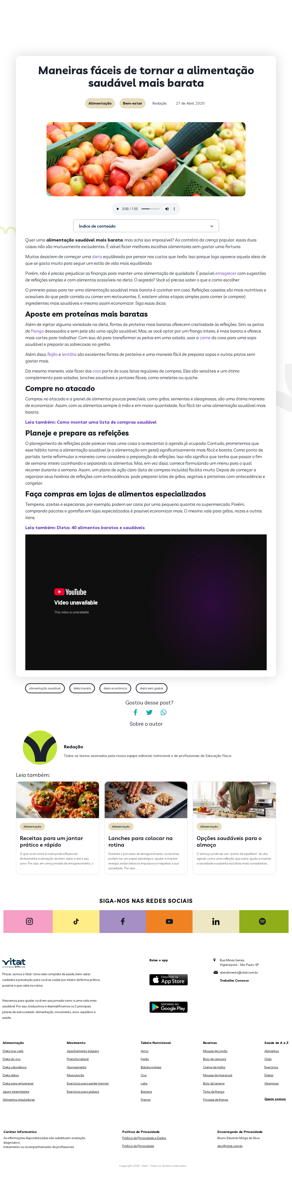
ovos (97, 371)
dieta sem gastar (151, 688)
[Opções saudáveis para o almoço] (234, 817)
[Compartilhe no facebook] (135, 712)
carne (205, 337)
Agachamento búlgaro (83, 1051)
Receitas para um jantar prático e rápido (51, 841)
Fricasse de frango (215, 1100)
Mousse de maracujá (217, 1075)
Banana (146, 1092)
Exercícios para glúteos (83, 1092)
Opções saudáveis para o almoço (229, 841)
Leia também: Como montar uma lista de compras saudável (90, 422)
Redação (159, 103)
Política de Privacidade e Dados (144, 1138)
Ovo (144, 1075)
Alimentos (271, 1051)
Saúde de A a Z (276, 1043)
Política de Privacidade (138, 1146)
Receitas (210, 1043)
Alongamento (76, 1067)
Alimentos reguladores (19, 1100)
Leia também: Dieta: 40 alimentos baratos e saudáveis (85, 527)
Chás (267, 1059)
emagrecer (225, 273)
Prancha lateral (78, 1059)
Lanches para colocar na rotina (140, 841)
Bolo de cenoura (214, 1059)
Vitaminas (271, 1083)
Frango (146, 1100)
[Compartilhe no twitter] (149, 712)
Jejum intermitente (16, 1092)
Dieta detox (11, 1075)
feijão (52, 354)
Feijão (145, 1059)
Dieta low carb (13, 1051)
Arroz (145, 1051)
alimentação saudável (45, 688)
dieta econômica (115, 688)
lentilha (69, 354)
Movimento (76, 1043)
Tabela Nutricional (156, 1043)
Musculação (75, 1075)
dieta (97, 256)
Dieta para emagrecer (18, 1083)
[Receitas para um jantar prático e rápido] (57, 817)
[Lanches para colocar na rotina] (146, 817)
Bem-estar (132, 103)
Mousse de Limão (215, 1051)
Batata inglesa (151, 1067)
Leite (144, 1083)
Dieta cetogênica (14, 1067)
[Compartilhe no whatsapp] (163, 712)
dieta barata (82, 688)
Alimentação (100, 103)
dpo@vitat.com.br (230, 1146)
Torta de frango (213, 1092)
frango (37, 331)
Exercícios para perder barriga (88, 1083)
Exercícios (271, 1067)
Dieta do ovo (12, 1059)
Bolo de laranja (213, 1083)
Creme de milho (214, 1067)
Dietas (268, 1075)
